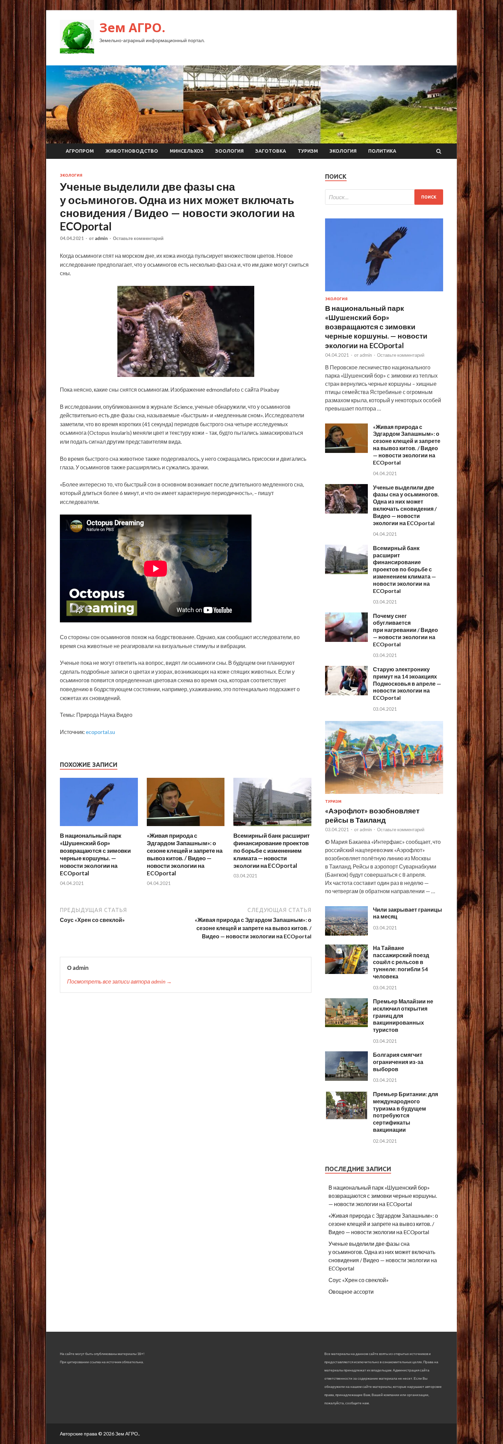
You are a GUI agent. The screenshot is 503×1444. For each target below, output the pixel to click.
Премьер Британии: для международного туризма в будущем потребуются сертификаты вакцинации (405, 1112)
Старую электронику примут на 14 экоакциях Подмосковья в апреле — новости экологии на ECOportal (407, 683)
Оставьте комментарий (138, 238)
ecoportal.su (100, 732)
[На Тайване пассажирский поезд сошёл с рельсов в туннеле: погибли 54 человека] (346, 971)
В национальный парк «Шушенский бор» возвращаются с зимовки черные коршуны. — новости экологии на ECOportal (95, 854)
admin (101, 238)
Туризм (308, 151)
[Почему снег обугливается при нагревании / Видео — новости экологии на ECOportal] (346, 639)
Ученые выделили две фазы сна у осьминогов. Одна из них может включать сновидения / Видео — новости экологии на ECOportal (406, 505)
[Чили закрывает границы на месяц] (346, 933)
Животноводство (131, 151)
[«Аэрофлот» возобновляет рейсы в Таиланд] (384, 795)
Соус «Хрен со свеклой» (358, 1280)
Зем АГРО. (132, 27)
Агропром (80, 151)
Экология (343, 151)
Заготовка (270, 151)
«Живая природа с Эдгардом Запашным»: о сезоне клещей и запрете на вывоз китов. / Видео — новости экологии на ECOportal (184, 854)
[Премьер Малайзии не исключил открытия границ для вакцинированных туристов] (346, 1025)
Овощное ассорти (351, 1291)
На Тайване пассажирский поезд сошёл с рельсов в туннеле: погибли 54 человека (401, 962)
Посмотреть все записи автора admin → (119, 981)
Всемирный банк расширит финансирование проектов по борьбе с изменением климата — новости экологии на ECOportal (271, 850)
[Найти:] (384, 197)
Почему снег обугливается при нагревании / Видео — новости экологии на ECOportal (405, 629)
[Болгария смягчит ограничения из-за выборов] (346, 1078)
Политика (382, 151)
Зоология (229, 151)
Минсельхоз (187, 151)
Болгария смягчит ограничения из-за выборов (398, 1061)
